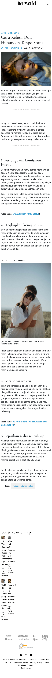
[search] (48, 3)
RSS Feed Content (25, 665)
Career (46, 662)
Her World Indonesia (4, 573)
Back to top (26, 668)
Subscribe (34, 659)
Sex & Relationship (10, 33)
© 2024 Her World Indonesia (15, 659)
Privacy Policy (36, 662)
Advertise (17, 662)
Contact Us (6, 662)
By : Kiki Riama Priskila (11, 48)
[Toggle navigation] (5, 4)
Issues (25, 662)
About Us (44, 659)
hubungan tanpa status (23, 486)
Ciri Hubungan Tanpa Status (26, 214)
